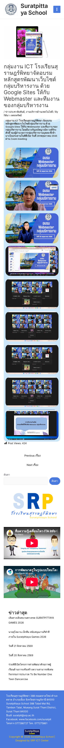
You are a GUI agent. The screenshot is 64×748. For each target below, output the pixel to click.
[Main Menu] (57, 9)
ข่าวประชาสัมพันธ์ (15, 111)
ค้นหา (7, 474)
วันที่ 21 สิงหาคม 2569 (21, 645)
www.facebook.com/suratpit (35, 719)
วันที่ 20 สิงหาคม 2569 (21, 655)
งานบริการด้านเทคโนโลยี (39, 111)
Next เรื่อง (32, 465)
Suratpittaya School (34, 9)
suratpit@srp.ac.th (23, 715)
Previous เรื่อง (32, 455)
